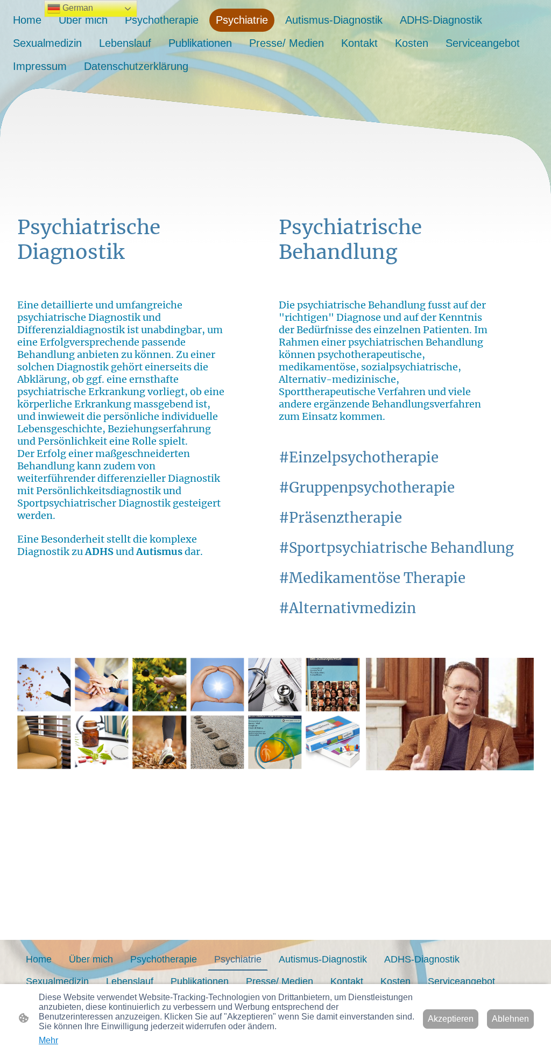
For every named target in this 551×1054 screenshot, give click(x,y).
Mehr (48, 1040)
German (76, 7)
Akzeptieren (451, 1018)
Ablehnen (510, 1018)
